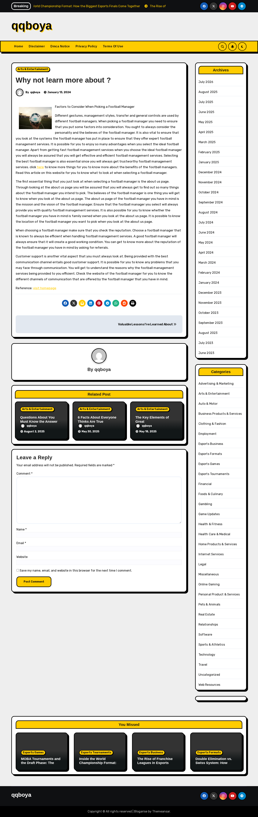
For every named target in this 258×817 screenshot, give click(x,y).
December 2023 (210, 292)
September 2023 (211, 323)
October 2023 (208, 313)
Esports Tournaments (214, 474)
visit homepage (44, 288)
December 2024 (210, 172)
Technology (207, 654)
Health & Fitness (210, 524)
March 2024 (207, 262)
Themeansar (161, 811)
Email (21, 543)
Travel (203, 664)
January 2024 (209, 282)
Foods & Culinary (211, 494)
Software (205, 634)
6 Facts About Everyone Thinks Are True (97, 419)
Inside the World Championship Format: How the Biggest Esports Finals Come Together (99, 765)
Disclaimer (37, 46)
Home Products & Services (218, 544)
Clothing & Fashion (212, 424)
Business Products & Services (220, 414)
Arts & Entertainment (33, 69)
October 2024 (209, 192)
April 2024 (206, 252)
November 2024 (210, 182)
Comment (24, 473)
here (40, 167)
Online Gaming (209, 584)
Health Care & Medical (214, 534)
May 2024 (206, 242)
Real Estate (207, 614)
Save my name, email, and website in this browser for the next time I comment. (76, 570)
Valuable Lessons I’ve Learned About (145, 324)
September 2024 (211, 202)
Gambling (205, 504)
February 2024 (209, 272)
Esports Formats (210, 454)
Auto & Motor (208, 403)
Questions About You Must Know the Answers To (39, 421)
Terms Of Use (113, 46)
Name (21, 529)
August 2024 (208, 212)
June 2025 (206, 112)
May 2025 (206, 122)
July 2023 (206, 343)
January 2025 (209, 162)
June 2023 (206, 353)
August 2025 (208, 92)
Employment (208, 434)
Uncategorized (209, 674)
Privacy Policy (86, 46)
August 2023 (208, 333)
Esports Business (211, 444)
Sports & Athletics (212, 644)
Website (22, 557)
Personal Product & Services (219, 594)
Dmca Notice (60, 46)
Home (18, 46)
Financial (205, 484)
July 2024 (206, 222)
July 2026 (206, 82)
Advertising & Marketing (216, 383)
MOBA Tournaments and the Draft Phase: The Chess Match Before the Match (40, 765)
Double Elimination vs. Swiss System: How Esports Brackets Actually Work (213, 765)
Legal (202, 564)
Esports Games (209, 464)
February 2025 (209, 152)
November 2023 (210, 303)
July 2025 (206, 102)
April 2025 (206, 132)
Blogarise (140, 811)
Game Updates (209, 514)
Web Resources (209, 685)
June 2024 (207, 232)
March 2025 (207, 142)
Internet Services (211, 554)
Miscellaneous (209, 574)
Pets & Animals (209, 604)
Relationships (208, 624)
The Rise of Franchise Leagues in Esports (155, 761)
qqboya (31, 25)
